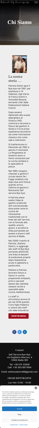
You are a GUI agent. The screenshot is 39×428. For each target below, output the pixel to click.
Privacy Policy (23, 424)
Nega (19, 414)
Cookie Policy (14, 424)
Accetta (19, 409)
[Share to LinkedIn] (25, 333)
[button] (36, 388)
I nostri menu (18, 316)
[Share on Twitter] (19, 333)
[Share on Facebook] (14, 333)
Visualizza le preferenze (19, 420)
